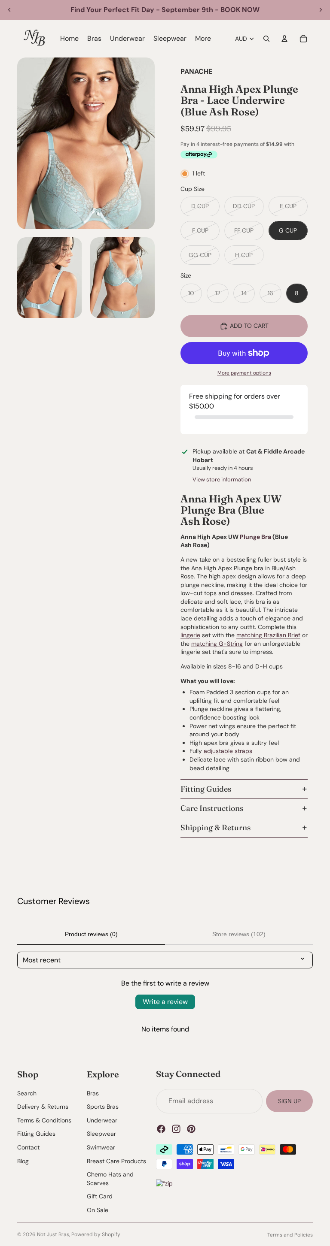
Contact (28, 1147)
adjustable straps (228, 751)
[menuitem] (203, 38)
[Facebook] (161, 1128)
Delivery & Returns (42, 1106)
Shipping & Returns (215, 827)
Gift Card (100, 1196)
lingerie (190, 635)
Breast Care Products (116, 1160)
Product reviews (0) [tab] (91, 934)
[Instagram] (176, 1128)
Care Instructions (211, 808)
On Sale (97, 1210)
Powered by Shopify (95, 1234)
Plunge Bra (255, 537)
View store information (221, 479)
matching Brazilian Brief (268, 635)
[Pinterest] (191, 1128)
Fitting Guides (205, 789)
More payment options (244, 372)
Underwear (102, 1120)
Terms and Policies (290, 1234)
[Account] (284, 38)
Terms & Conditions (44, 1120)
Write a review (165, 1001)
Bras (93, 1093)
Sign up (289, 1100)
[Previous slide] (9, 9)
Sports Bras (103, 1106)
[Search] (266, 38)
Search (27, 1093)
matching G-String (217, 643)
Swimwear (101, 1147)
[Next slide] (320, 9)
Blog (23, 1160)
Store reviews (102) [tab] (239, 934)
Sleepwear (101, 1133)
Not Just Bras (53, 1234)
